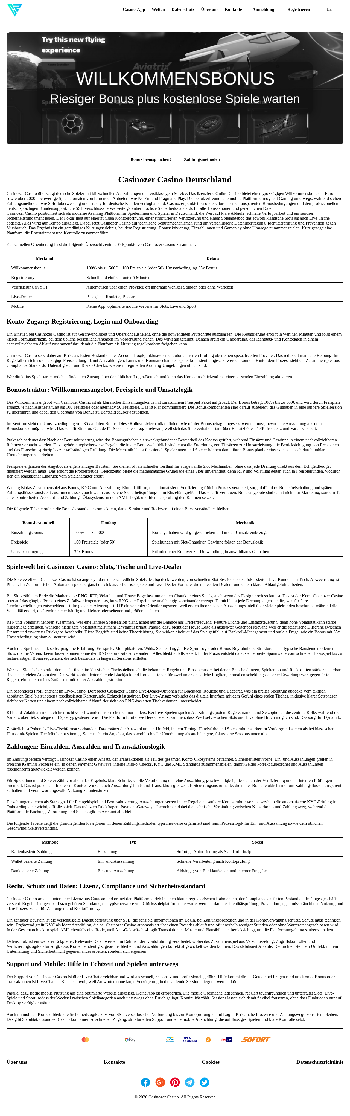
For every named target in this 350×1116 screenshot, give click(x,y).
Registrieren (298, 9)
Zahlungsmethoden (202, 159)
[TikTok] (204, 1082)
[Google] (160, 1082)
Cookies (211, 1062)
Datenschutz (182, 9)
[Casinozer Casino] (15, 9)
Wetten (158, 9)
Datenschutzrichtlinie (319, 1062)
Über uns (209, 9)
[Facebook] (145, 1082)
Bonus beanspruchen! (150, 159)
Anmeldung (263, 9)
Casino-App (134, 9)
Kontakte (233, 9)
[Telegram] (190, 1082)
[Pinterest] (175, 1082)
